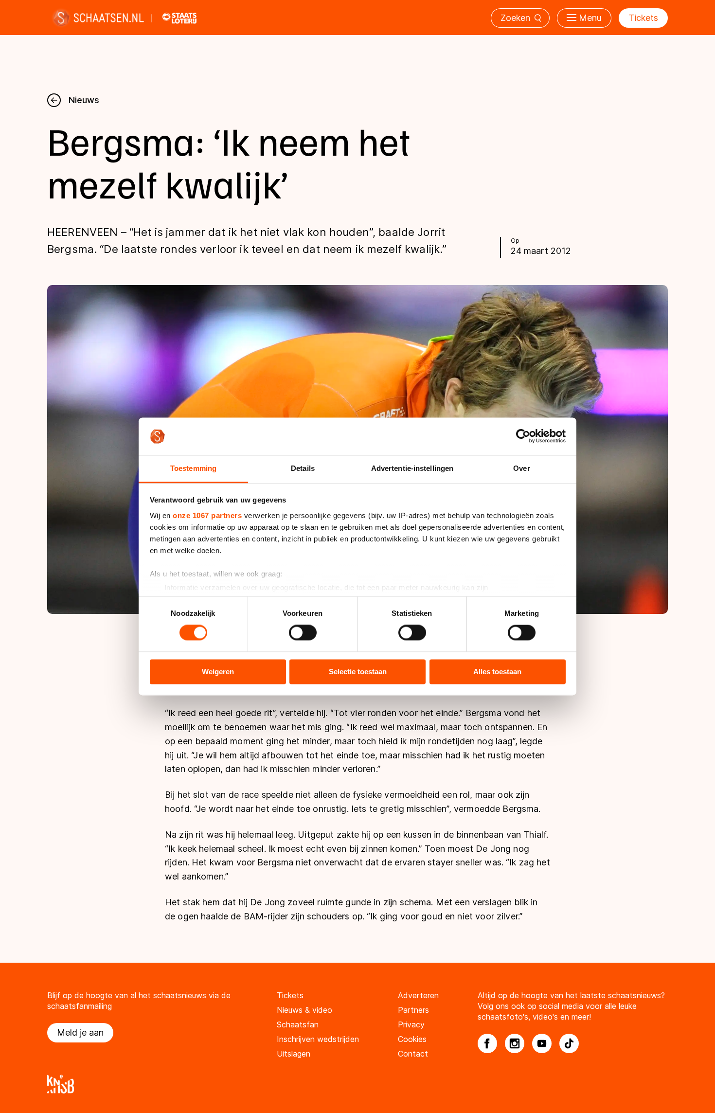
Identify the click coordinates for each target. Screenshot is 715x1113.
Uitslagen (293, 1054)
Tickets (643, 18)
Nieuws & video (304, 1010)
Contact (413, 1054)
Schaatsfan (298, 1024)
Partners (413, 1010)
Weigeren (218, 671)
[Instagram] (514, 1043)
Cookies (412, 1039)
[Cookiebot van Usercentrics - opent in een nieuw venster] (523, 436)
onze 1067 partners (207, 515)
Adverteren (418, 995)
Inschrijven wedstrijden (318, 1039)
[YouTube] (542, 1043)
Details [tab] (303, 468)
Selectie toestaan (358, 671)
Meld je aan (80, 1032)
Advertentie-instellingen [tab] (412, 468)
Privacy (411, 1024)
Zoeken (515, 18)
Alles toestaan (497, 671)
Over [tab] (521, 468)
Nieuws (84, 100)
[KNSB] (357, 1084)
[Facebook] (487, 1043)
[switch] (303, 633)
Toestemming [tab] (193, 468)
